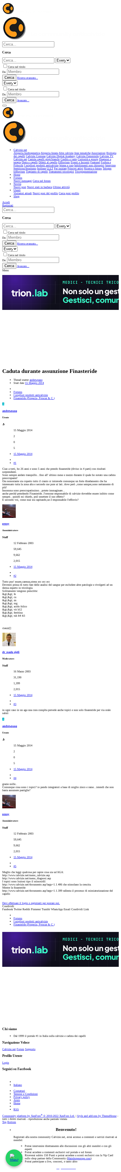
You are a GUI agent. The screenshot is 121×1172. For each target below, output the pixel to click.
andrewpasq (36, 379)
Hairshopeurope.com (79, 1158)
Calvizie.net (9, 1049)
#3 (15, 704)
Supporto (30, 1049)
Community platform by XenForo (38, 1115)
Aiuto (17, 1100)
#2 (15, 575)
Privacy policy (22, 1097)
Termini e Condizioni (26, 1093)
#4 (15, 778)
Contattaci (19, 1090)
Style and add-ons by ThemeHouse (96, 1115)
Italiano (18, 1084)
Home (17, 1103)
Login (5, 1062)
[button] (4, 105)
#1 (15, 462)
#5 (15, 866)
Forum (20, 1049)
